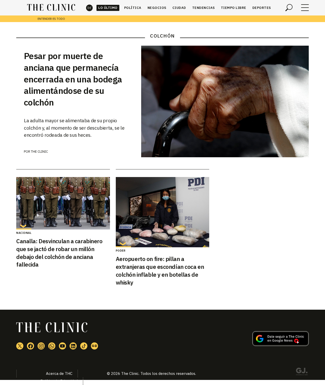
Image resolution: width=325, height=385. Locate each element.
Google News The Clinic (94, 345)
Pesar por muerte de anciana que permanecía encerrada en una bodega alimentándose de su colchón (73, 79)
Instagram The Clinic (41, 345)
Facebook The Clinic (30, 345)
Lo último (108, 8)
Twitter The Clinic (19, 345)
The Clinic (89, 7)
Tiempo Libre (233, 8)
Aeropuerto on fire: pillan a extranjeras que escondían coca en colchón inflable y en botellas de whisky (160, 270)
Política (132, 8)
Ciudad (179, 8)
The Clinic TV (62, 345)
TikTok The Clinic (83, 345)
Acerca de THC (59, 373)
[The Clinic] (51, 7)
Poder (121, 250)
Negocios (157, 8)
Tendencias (203, 8)
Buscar (288, 7)
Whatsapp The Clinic (51, 345)
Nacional (23, 233)
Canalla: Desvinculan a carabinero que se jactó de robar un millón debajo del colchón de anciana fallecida (59, 252)
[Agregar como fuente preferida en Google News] (280, 344)
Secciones (305, 7)
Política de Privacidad (59, 381)
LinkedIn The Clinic (73, 345)
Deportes (261, 8)
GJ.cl (301, 372)
